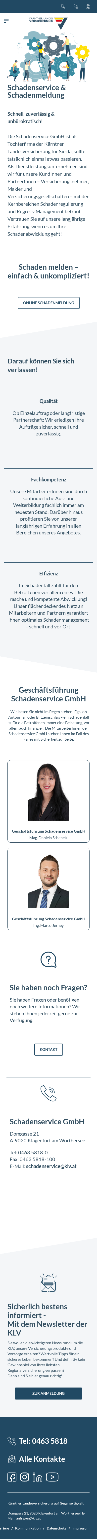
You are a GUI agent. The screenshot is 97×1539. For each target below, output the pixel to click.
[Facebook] (11, 1477)
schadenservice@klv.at (51, 1166)
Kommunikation (28, 1528)
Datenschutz (56, 1528)
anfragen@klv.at (28, 1518)
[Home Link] (48, 24)
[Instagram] (24, 1477)
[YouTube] (52, 1477)
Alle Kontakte (42, 1459)
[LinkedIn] (37, 1477)
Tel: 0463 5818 (43, 1441)
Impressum (81, 1528)
